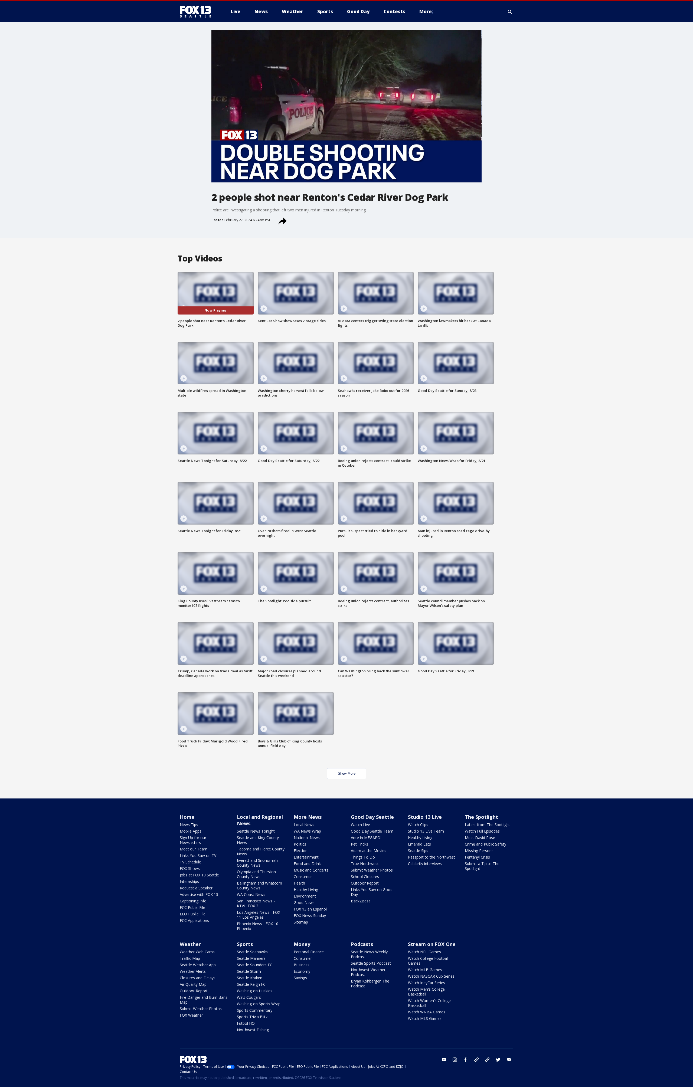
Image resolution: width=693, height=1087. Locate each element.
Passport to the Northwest (431, 857)
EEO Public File (192, 913)
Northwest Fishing (253, 1029)
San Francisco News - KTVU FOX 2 (256, 903)
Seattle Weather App (198, 964)
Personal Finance (309, 951)
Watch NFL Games (424, 951)
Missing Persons (479, 850)
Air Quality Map (193, 984)
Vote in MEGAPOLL (368, 837)
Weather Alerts (193, 971)
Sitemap (301, 922)
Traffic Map (190, 958)
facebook (465, 1059)
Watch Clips (418, 824)
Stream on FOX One (432, 944)
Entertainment (306, 857)
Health (299, 883)
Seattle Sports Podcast (371, 963)
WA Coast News (251, 894)
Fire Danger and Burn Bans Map (203, 1000)
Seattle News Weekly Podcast (369, 954)
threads (487, 1059)
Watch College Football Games (428, 961)
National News (307, 837)
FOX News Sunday (310, 915)
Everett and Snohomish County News (257, 863)
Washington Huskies (254, 990)
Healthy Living (306, 889)
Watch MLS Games (425, 1018)
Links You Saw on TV (198, 855)
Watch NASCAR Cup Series (431, 976)
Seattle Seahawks (252, 951)
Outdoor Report (365, 883)
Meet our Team (193, 849)
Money (302, 944)
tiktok (476, 1059)
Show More (346, 773)
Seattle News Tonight (256, 831)
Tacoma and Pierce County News (261, 851)
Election (301, 850)
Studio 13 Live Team (426, 831)
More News (308, 817)
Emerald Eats (419, 844)
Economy (302, 971)
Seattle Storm (249, 971)
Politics (300, 844)
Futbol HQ (246, 1023)
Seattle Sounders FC (254, 964)
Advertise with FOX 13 (199, 894)
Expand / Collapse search (510, 12)
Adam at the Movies (368, 850)
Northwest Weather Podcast (368, 972)
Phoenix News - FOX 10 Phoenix (257, 926)
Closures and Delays (197, 977)
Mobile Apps (190, 831)
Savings (300, 977)
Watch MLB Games (425, 969)
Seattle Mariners (251, 958)
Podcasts (362, 944)
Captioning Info (193, 900)
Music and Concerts (311, 870)
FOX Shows (190, 868)
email (509, 1059)
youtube (444, 1059)
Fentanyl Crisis (477, 857)
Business (301, 964)
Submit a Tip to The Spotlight (482, 866)
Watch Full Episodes (482, 831)
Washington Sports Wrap (258, 1003)
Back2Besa (361, 900)
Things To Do (363, 857)
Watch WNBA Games (426, 1011)
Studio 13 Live (425, 817)
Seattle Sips (418, 850)
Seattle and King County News (258, 840)
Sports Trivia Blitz (252, 1016)
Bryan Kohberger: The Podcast (370, 983)
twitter (498, 1059)
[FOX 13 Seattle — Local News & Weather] (197, 11)
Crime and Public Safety (485, 844)
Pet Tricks (359, 844)
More (425, 11)
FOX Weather (191, 1015)
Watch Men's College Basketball (426, 992)
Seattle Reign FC (251, 984)
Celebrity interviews (425, 863)
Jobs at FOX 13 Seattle (199, 875)
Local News (304, 824)
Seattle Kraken (249, 977)
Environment (305, 896)
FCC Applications (194, 920)
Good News (304, 902)
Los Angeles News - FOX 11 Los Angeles (258, 915)
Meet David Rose (480, 837)
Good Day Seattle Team (372, 831)
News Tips (189, 824)
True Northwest (365, 863)
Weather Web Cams (197, 951)
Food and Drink (307, 863)
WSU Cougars (249, 997)
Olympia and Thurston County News (256, 874)
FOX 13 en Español (310, 909)
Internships (189, 881)
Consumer (303, 876)
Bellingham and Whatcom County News (259, 885)
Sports (245, 944)
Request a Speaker (196, 887)
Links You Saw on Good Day (372, 892)
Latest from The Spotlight (487, 824)
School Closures (365, 876)
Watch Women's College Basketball (429, 1003)
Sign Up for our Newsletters (193, 840)
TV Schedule (190, 862)
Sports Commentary (254, 1010)
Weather (190, 944)
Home (187, 817)
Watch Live (360, 824)
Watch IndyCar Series (426, 982)
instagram (454, 1059)
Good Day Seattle (372, 817)
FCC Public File (192, 907)
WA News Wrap (307, 831)
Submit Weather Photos (372, 870)
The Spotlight (481, 817)
